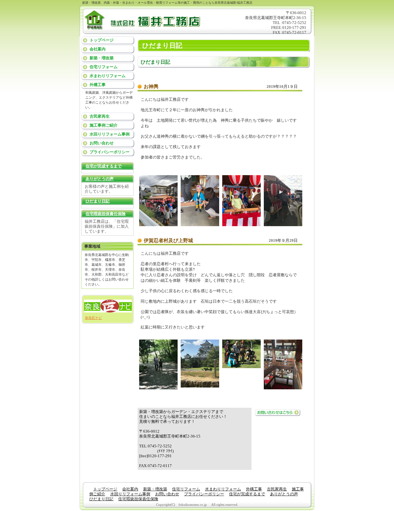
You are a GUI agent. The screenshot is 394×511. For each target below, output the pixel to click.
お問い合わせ (102, 143)
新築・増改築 (102, 58)
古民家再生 (100, 116)
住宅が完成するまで (104, 166)
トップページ (102, 40)
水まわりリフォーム (108, 75)
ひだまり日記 (98, 201)
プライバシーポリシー (110, 152)
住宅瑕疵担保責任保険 (106, 213)
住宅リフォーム (104, 67)
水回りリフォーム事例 (110, 134)
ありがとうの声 (100, 178)
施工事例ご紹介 (104, 125)
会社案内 (98, 49)
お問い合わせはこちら (278, 412)
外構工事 (98, 84)
